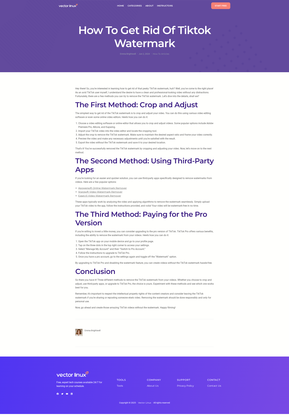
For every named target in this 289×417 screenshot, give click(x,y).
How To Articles (161, 54)
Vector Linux (144, 402)
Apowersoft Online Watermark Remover (102, 188)
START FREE (221, 6)
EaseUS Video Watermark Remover (99, 195)
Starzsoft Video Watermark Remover (100, 191)
